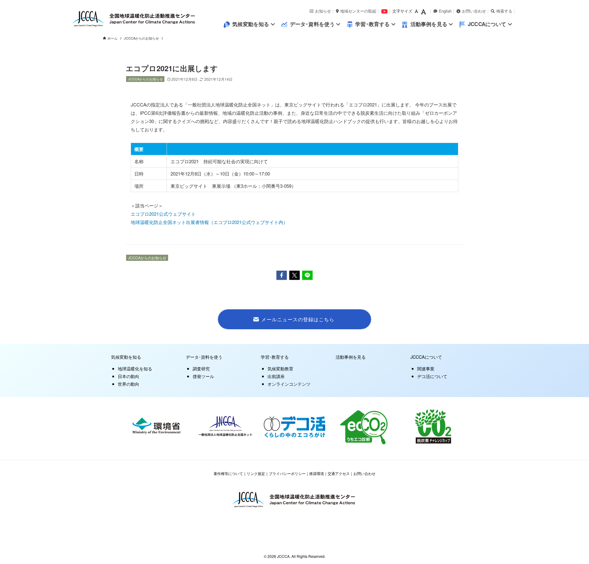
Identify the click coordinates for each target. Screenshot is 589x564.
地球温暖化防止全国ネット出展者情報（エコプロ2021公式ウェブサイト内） (209, 222)
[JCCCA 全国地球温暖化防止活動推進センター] (147, 19)
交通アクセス (339, 473)
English (445, 11)
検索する (504, 11)
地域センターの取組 (358, 11)
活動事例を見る (351, 356)
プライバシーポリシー (287, 473)
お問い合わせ (474, 11)
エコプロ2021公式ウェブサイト (163, 214)
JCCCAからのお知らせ (145, 78)
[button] (281, 275)
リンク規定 (256, 473)
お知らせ (323, 11)
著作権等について (228, 473)
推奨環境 (316, 473)
